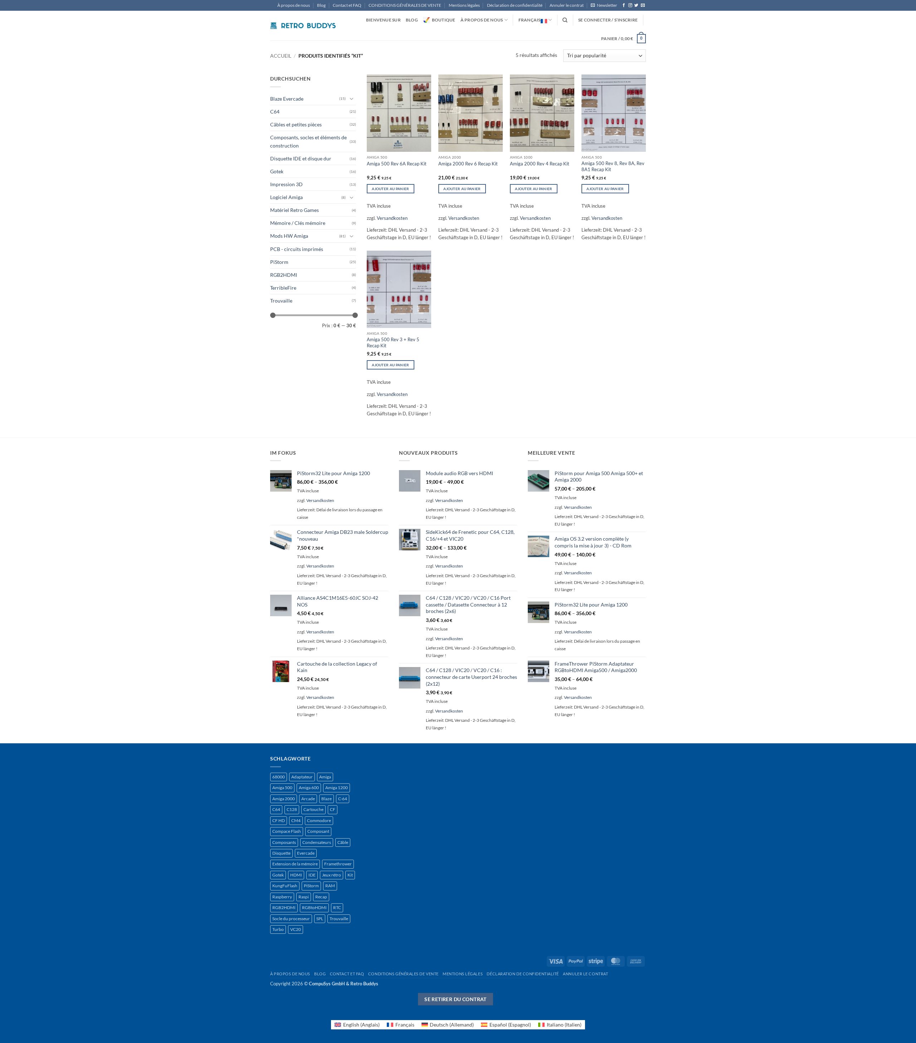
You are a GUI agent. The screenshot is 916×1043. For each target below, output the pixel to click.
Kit (350, 875)
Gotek (276, 171)
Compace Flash (286, 831)
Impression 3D (286, 184)
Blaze (326, 798)
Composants (284, 842)
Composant (318, 831)
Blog (321, 5)
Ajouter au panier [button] (390, 189)
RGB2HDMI (283, 275)
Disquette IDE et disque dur (300, 158)
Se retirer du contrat (455, 999)
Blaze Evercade (286, 99)
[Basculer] (351, 98)
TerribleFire (283, 288)
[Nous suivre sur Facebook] (624, 5)
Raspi (303, 896)
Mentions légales (464, 5)
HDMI (296, 875)
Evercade (306, 853)
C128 (292, 809)
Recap (321, 896)
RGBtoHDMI (314, 907)
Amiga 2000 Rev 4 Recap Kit (539, 163)
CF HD (278, 820)
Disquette (281, 853)
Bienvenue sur (383, 20)
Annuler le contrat (567, 5)
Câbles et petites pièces (296, 124)
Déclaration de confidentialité (514, 5)
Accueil (280, 56)
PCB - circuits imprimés (296, 249)
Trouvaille (281, 301)
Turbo (278, 929)
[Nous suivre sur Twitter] (636, 5)
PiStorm (279, 262)
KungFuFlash (284, 885)
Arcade (308, 798)
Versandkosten (392, 218)
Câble (342, 842)
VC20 (295, 929)
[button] (604, 5)
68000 (278, 776)
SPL (319, 918)
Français (529, 20)
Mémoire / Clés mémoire (297, 223)
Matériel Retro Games (294, 210)
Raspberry (282, 896)
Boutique (443, 20)
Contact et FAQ (347, 5)
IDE (312, 875)
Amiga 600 (309, 787)
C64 (274, 111)
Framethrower (338, 863)
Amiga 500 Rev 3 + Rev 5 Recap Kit (393, 342)
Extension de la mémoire (295, 863)
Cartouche (313, 809)
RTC (337, 907)
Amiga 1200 (336, 787)
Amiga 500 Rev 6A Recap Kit (397, 163)
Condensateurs (316, 842)
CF (332, 809)
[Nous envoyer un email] (643, 5)
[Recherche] (564, 20)
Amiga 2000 (283, 798)
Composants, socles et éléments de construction (308, 141)
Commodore (319, 820)
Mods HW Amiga (289, 236)
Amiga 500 (282, 787)
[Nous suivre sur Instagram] (630, 5)
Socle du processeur (291, 918)
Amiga (325, 776)
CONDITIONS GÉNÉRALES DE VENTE (405, 5)
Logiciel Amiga (286, 197)
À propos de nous (293, 5)
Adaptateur (302, 776)
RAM (330, 885)
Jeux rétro (331, 875)
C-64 (342, 798)
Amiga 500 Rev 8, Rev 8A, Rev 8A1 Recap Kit (612, 166)
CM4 (296, 820)
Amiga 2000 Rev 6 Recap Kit (468, 163)
